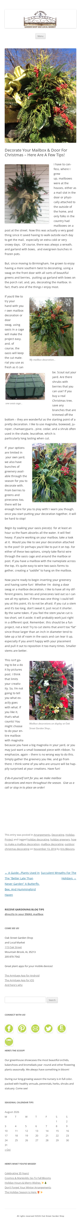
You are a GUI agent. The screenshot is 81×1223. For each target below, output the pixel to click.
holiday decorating (38, 839)
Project (9, 839)
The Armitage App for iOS (19, 980)
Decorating (58, 834)
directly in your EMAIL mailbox (24, 914)
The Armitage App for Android (22, 975)
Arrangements (42, 834)
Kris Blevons (67, 849)
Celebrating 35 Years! (17, 1173)
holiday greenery (60, 839)
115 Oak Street (13, 947)
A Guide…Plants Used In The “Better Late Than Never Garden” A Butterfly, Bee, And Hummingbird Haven (22, 884)
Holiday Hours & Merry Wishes (23, 1182)
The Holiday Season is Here (21, 1192)
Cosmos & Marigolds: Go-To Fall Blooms (28, 1178)
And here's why (14, 985)
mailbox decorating (52, 844)
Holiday (70, 834)
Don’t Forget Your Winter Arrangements (28, 1187)
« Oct (8, 1149)
